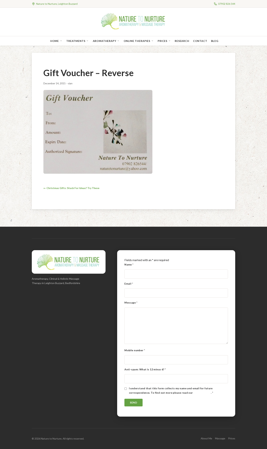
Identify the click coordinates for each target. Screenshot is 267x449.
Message (130, 302)
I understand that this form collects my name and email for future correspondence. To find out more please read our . (171, 390)
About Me (206, 438)
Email (128, 283)
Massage (220, 438)
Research (182, 40)
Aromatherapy (104, 40)
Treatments (75, 40)
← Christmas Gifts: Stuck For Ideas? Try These (71, 188)
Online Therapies (137, 40)
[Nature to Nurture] (134, 29)
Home (54, 40)
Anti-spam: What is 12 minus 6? (145, 369)
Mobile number (134, 350)
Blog (215, 40)
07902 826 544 (226, 3)
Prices (162, 40)
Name (129, 264)
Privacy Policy (202, 392)
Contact (200, 40)
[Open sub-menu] (62, 41)
